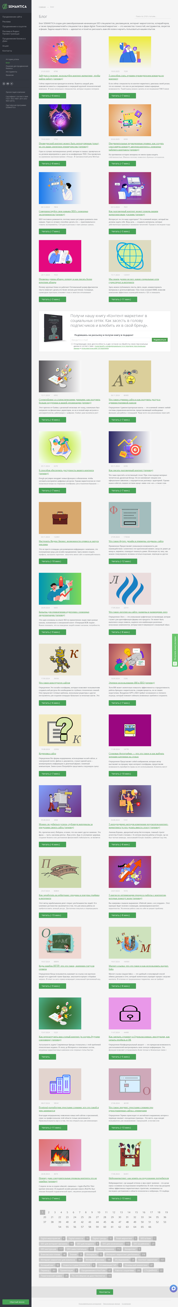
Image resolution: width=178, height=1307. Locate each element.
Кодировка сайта (47, 753)
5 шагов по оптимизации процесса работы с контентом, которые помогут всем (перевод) (137, 896)
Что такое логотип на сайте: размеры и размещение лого (138, 611)
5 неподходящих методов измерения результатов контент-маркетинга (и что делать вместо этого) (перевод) (138, 825)
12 (113, 1212)
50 (142, 1222)
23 (67, 1217)
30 (119, 1217)
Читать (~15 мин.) (52, 915)
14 (129, 1212)
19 (166, 1212)
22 (59, 1217)
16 (144, 1212)
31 (127, 1217)
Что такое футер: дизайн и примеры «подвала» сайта (136, 541)
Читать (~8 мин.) (51, 95)
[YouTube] (7, 83)
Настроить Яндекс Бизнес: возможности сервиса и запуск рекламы (69, 542)
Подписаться (160, 340)
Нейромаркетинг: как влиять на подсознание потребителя (139, 1178)
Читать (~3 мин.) (51, 299)
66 (149, 1226)
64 (134, 1226)
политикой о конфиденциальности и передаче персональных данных (110, 347)
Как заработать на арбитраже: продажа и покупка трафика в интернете (69, 896)
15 (136, 1212)
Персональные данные (111, 1304)
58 (89, 1226)
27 (97, 1217)
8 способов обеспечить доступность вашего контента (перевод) (66, 472)
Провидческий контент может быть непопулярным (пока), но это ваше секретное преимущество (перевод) (69, 145)
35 (157, 1217)
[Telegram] (11, 83)
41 (74, 1222)
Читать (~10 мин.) (52, 561)
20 (44, 1217)
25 (82, 1217)
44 (97, 1222)
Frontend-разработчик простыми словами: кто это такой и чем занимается (69, 1109)
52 (157, 1222)
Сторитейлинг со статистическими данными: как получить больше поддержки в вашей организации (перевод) (69, 401)
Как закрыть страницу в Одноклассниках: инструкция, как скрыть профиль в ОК (139, 1038)
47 (119, 1222)
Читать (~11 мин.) (121, 299)
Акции (5, 46)
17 (151, 1212)
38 (52, 1222)
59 (97, 1226)
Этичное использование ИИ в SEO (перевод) (132, 682)
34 (149, 1217)
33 (142, 1217)
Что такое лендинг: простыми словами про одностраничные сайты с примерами (131, 1109)
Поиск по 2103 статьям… (146, 16)
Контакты (104, 1291)
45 (104, 1222)
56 (74, 1226)
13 (121, 1212)
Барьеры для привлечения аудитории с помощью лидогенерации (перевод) (64, 613)
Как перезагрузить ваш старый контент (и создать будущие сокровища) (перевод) (69, 1038)
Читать (46, 1056)
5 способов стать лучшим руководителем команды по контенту (136, 77)
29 (112, 1217)
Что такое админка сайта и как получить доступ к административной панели (134, 401)
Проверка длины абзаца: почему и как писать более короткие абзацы (65, 280)
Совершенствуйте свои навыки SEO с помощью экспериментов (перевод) (63, 212)
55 (67, 1226)
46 (112, 1222)
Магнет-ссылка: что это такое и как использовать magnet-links (139, 967)
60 (104, 1226)
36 (164, 1217)
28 (104, 1217)
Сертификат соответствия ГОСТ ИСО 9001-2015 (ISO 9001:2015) (17, 98)
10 (98, 1212)
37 (44, 1222)
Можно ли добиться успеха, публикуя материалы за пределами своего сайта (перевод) (66, 825)
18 (159, 1212)
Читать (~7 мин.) (121, 95)
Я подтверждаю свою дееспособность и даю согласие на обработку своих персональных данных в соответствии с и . (111, 346)
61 (112, 1226)
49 (134, 1222)
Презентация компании (15, 92)
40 (67, 1222)
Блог (8, 63)
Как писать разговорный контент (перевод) (131, 470)
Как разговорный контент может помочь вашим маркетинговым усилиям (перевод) (133, 212)
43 (89, 1222)
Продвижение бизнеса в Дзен (14, 39)
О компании (126, 1304)
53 (164, 1222)
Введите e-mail (80, 339)
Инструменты (11, 72)
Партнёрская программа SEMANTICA (16, 106)
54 (59, 1226)
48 (127, 1222)
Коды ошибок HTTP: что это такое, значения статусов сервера (66, 967)
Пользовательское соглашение (90, 1304)
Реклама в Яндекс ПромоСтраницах (10, 32)
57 (82, 1226)
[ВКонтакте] (3, 83)
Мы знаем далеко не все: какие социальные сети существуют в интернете (134, 280)
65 (142, 1226)
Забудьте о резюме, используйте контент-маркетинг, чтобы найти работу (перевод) (69, 77)
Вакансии (10, 75)
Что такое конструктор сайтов (54, 682)
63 (127, 1226)
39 (59, 1222)
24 (74, 1217)
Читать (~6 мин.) (51, 702)
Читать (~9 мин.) (51, 632)
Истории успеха (12, 59)
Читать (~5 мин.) (121, 231)
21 (52, 1217)
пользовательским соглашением (95, 348)
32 (134, 1217)
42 (82, 1222)
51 (149, 1222)
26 (89, 1217)
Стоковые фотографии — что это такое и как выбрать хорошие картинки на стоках (136, 755)
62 (119, 1226)
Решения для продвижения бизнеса (17, 67)
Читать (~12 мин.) (121, 561)
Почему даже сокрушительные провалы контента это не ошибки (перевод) (68, 1179)
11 (106, 1212)
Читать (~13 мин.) (121, 1127)
